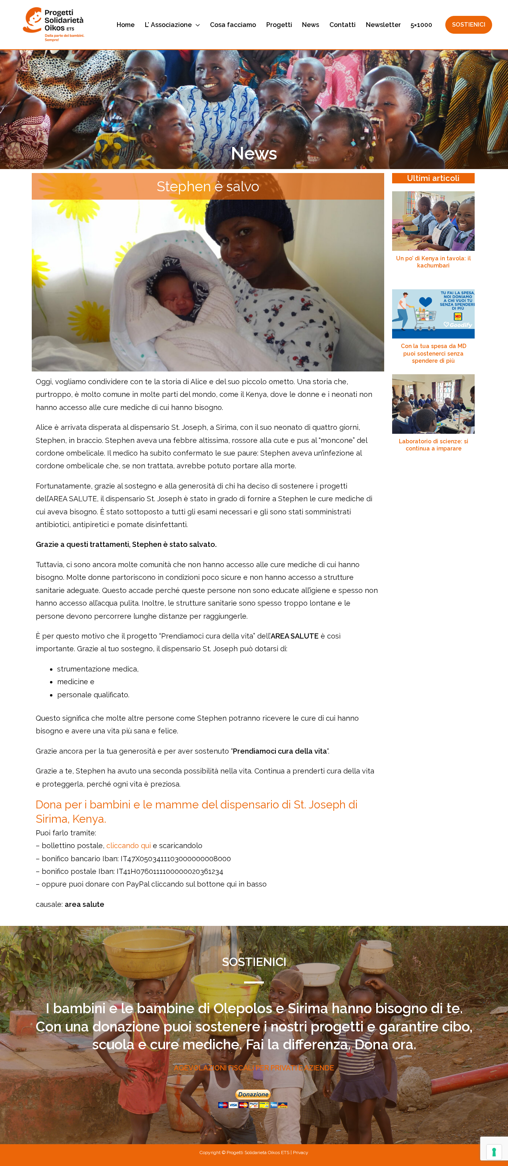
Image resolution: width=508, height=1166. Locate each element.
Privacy (300, 1152)
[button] (196, 25)
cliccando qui (128, 845)
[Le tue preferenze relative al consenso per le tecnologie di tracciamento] (494, 1152)
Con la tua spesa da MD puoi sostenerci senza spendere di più (433, 353)
